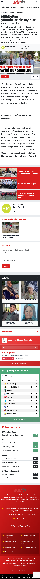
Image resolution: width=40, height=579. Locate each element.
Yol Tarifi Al (20, 358)
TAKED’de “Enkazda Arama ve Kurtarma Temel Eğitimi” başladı (10, 235)
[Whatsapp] (25, 526)
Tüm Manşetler (10, 547)
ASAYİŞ (13, 7)
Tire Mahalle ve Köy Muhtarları (26, 563)
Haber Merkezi (18, 207)
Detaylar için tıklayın (20, 420)
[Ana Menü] (2, 2)
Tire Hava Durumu (29, 535)
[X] (14, 526)
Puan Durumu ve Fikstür (27, 542)
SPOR (34, 558)
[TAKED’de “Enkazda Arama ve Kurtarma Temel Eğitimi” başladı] (10, 227)
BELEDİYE (31, 561)
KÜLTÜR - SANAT (22, 561)
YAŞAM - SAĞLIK (33, 7)
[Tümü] (37, 278)
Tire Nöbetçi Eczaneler (8, 537)
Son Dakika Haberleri (29, 547)
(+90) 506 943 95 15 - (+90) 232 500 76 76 (21, 514)
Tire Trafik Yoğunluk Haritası (10, 542)
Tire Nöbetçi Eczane (20, 565)
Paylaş (6, 76)
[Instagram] (18, 526)
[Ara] (37, 2)
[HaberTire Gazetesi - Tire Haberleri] (19, 2)
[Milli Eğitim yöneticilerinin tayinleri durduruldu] (20, 62)
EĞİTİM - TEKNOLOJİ (16, 13)
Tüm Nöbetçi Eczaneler (21, 363)
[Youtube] (21, 526)
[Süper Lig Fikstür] (37, 427)
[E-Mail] (14, 211)
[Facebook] (11, 526)
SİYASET (13, 561)
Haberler (4, 13)
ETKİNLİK (7, 561)
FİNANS (21, 7)
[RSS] (28, 526)
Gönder (6, 266)
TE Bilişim (25, 571)
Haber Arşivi (9, 551)
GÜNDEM (5, 7)
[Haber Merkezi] (6, 208)
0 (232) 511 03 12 (8, 358)
